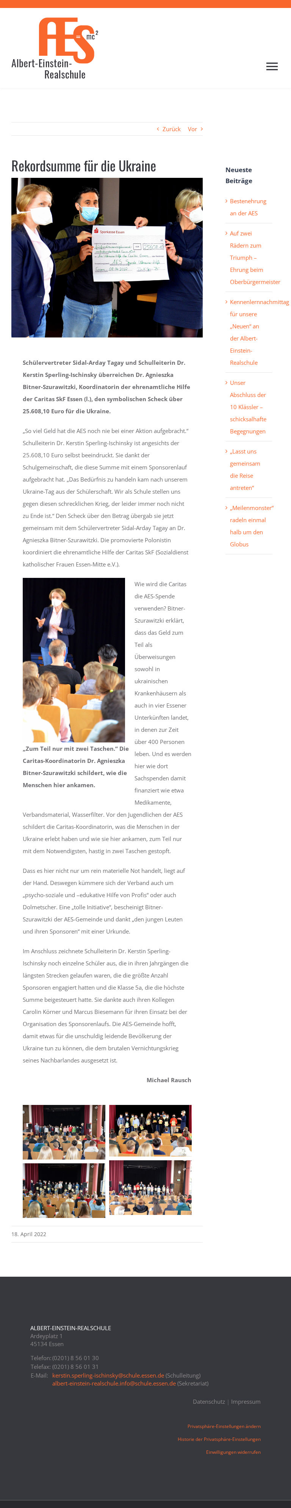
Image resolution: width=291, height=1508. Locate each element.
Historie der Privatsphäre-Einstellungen (219, 1439)
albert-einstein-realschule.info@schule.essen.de (114, 1383)
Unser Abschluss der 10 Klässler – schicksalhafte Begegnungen (248, 407)
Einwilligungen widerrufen (233, 1452)
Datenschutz (209, 1401)
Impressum (246, 1401)
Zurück (172, 129)
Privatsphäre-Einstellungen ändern (224, 1426)
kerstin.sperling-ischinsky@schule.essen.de (108, 1375)
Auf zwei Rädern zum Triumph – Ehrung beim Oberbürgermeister (255, 257)
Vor (192, 129)
